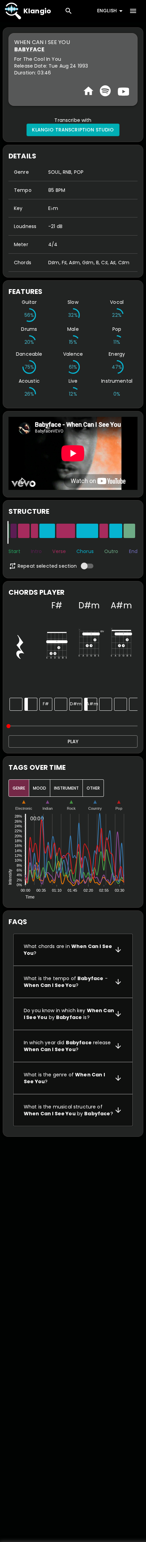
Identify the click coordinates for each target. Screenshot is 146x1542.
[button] (73, 950)
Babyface (29, 49)
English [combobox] (107, 10)
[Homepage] (88, 91)
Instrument (66, 788)
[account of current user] (133, 11)
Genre (19, 788)
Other (93, 788)
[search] (68, 11)
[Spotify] (105, 91)
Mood (39, 788)
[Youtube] (122, 91)
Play (73, 741)
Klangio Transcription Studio (73, 129)
